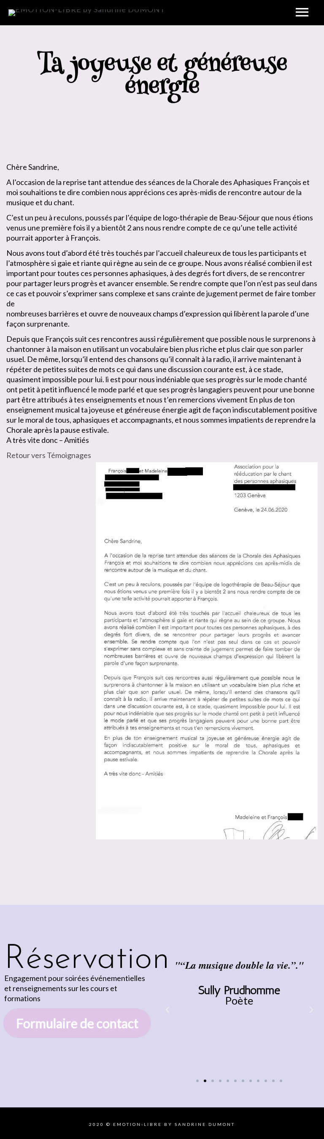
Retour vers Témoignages (48, 455)
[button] (167, 1010)
